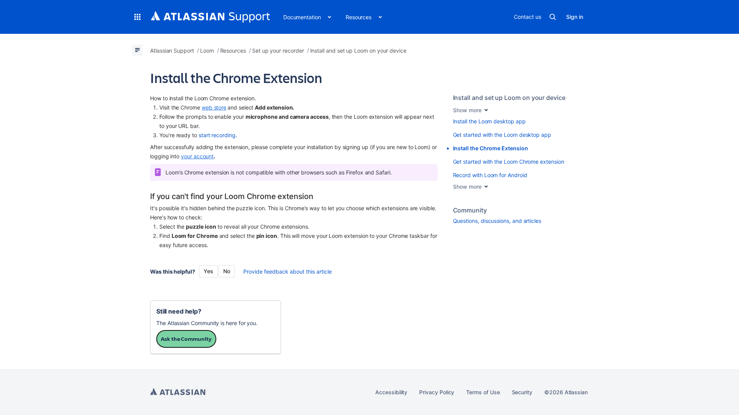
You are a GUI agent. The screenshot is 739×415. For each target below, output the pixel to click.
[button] (137, 17)
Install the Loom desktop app (489, 121)
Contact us (527, 16)
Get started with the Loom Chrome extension (508, 161)
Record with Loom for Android (490, 175)
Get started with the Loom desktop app (502, 134)
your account (197, 156)
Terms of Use (483, 392)
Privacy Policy (436, 392)
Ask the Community (186, 338)
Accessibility (391, 392)
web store (214, 107)
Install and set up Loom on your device (509, 97)
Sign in (574, 16)
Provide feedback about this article (287, 271)
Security (522, 392)
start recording (217, 135)
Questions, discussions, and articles (497, 220)
